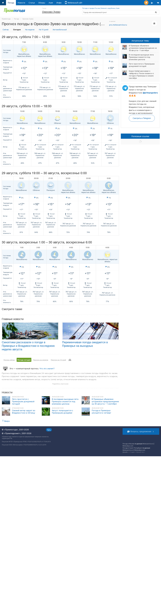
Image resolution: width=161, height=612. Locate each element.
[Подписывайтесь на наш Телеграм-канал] (152, 2)
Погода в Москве (128, 444)
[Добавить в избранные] (154, 23)
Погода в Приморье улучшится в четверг (101, 411)
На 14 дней (43, 30)
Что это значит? (46, 368)
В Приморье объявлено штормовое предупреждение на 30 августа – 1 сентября (105, 401)
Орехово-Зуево (51, 11)
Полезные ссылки (140, 136)
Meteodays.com (128, 446)
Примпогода (6, 19)
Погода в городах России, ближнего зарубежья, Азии (100, 8)
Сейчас (6, 30)
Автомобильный (60, 30)
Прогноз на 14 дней (58, 360)
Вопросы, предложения (141, 431)
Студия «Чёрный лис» (137, 452)
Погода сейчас (9, 360)
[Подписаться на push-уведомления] (146, 2)
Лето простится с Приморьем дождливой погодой (23, 401)
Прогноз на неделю (40, 360)
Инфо (59, 2)
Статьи (32, 2)
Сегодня (17, 30)
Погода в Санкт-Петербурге (132, 448)
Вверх (7, 421)
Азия (51, 2)
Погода (11, 2)
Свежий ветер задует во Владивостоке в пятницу (23, 411)
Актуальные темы (140, 40)
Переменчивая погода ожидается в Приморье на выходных (85, 344)
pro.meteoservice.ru (118, 25)
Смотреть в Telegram (142, 118)
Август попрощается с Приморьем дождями (62, 411)
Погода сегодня (24, 360)
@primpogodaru (150, 93)
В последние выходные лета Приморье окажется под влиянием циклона (65, 401)
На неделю (30, 30)
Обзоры (41, 2)
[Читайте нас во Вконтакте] (158, 2)
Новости (21, 2)
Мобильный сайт (74, 2)
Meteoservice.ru (148, 444)
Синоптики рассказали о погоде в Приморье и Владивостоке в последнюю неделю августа (28, 345)
